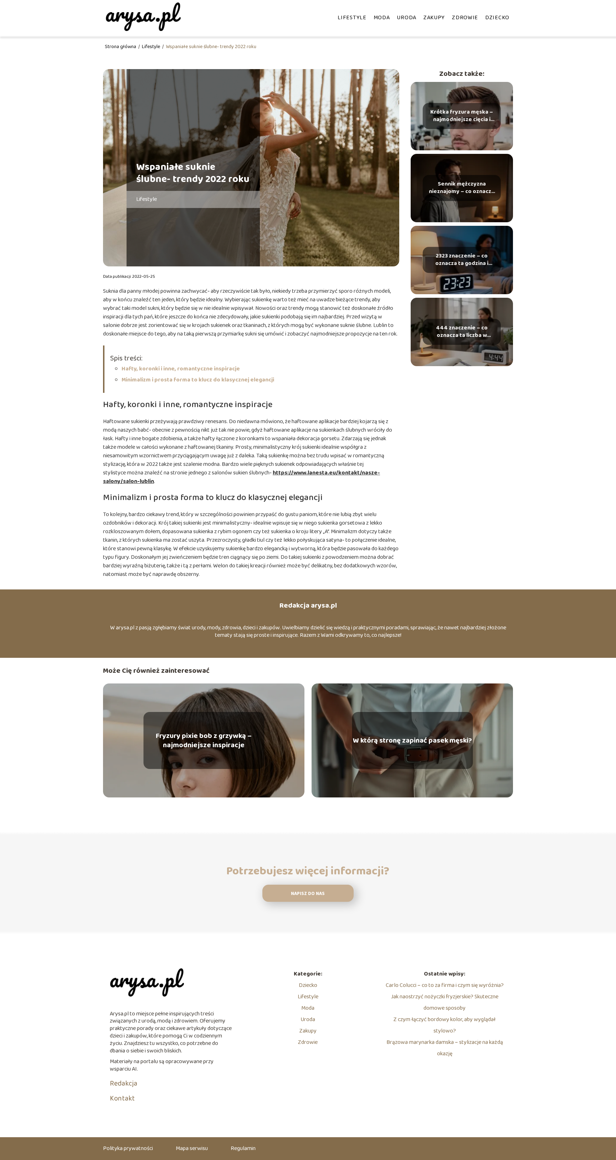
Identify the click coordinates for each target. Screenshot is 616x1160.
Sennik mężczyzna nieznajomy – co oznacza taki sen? (461, 188)
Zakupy (434, 17)
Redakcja (123, 1083)
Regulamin (243, 1148)
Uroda (406, 17)
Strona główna (121, 47)
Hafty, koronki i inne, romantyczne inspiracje (181, 368)
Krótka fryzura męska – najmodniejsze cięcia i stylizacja (461, 116)
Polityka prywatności (128, 1148)
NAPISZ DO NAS (308, 894)
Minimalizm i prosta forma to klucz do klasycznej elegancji (198, 379)
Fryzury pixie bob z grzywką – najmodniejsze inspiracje (204, 740)
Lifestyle (352, 17)
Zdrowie (465, 17)
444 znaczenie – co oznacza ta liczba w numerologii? (462, 331)
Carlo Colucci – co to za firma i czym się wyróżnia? (445, 985)
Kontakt (122, 1098)
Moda (382, 17)
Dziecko (497, 17)
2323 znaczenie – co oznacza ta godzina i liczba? (461, 260)
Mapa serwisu (192, 1148)
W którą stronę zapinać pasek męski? (412, 740)
